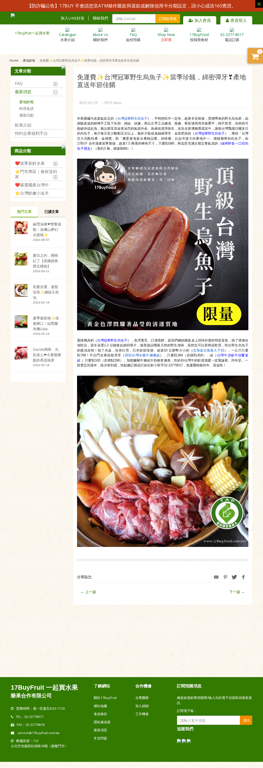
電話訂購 (231, 37)
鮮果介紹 (23, 125)
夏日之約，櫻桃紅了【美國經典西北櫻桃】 (45, 261)
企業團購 (142, 697)
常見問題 (100, 738)
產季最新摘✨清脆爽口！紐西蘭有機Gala (46, 323)
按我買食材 (199, 37)
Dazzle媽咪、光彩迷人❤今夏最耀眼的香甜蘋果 (47, 355)
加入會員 (202, 20)
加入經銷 (142, 706)
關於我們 (100, 37)
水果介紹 (67, 37)
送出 (246, 720)
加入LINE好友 (72, 18)
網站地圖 (100, 706)
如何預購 (133, 37)
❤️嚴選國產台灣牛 (32, 185)
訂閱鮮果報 (168, 18)
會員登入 (238, 20)
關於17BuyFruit (105, 697)
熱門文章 (24, 211)
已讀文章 (51, 211)
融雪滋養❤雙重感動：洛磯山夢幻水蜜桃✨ (47, 229)
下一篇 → (237, 591)
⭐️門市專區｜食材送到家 (36, 174)
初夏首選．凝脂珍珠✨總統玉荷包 (46, 292)
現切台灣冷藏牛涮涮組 (142, 355)
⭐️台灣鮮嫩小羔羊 (32, 193)
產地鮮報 (29, 60)
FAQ (19, 83)
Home (14, 60)
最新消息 (23, 91)
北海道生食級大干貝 (208, 350)
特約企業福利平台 (31, 133)
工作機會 (142, 714)
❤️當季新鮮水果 (30, 163)
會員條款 (100, 714)
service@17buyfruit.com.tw (38, 733)
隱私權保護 (102, 722)
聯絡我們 (100, 18)
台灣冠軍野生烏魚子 (132, 118)
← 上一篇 (88, 591)
